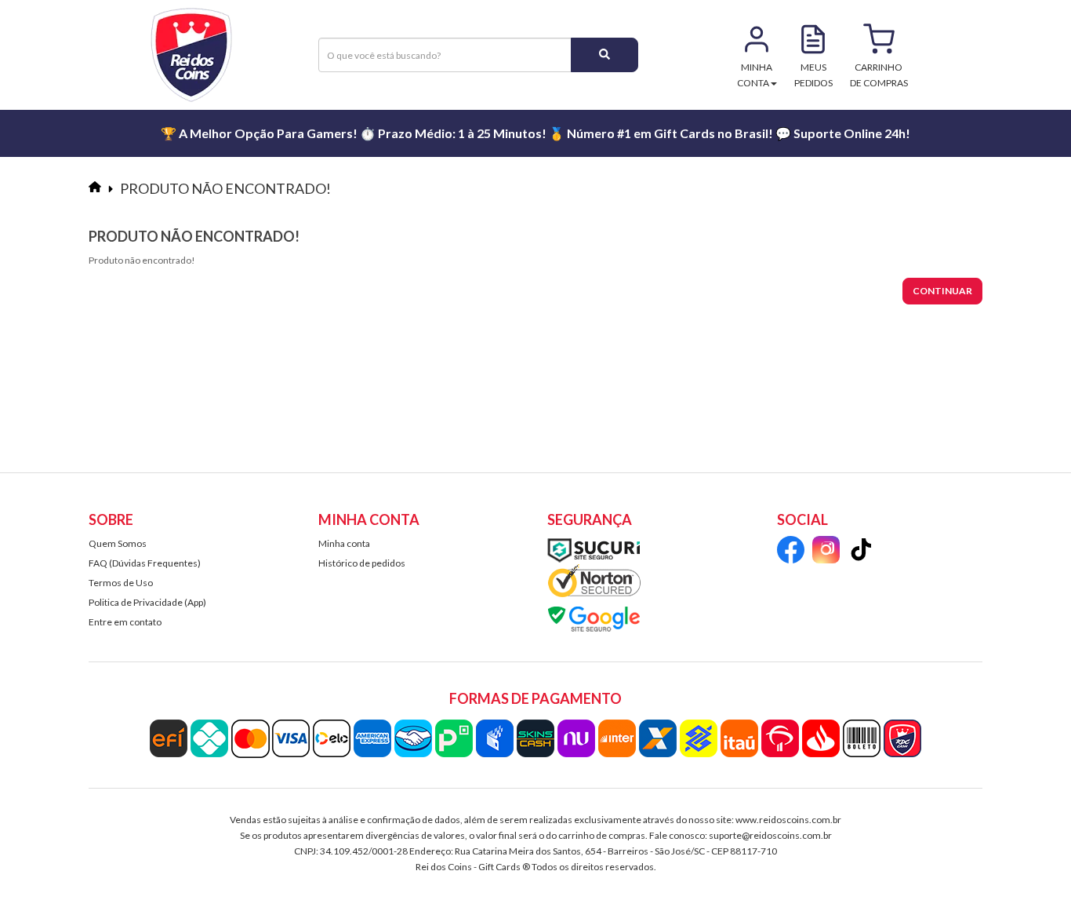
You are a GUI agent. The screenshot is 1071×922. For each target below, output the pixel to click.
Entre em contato (125, 622)
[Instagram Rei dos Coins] (826, 552)
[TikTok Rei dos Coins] (861, 552)
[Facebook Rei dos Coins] (790, 552)
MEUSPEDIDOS (813, 75)
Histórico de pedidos (361, 563)
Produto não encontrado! (225, 188)
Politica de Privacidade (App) (147, 602)
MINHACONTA (755, 75)
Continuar (942, 291)
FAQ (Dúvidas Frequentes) (145, 563)
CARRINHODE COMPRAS (879, 75)
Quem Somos (118, 543)
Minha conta (344, 543)
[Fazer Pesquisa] (604, 55)
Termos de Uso (121, 583)
